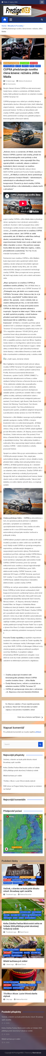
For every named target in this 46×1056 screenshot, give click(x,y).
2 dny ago (8, 999)
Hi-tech (18, 66)
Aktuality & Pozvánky (11, 63)
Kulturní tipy (15, 915)
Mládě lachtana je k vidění (12, 776)
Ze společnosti (18, 883)
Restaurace (8, 883)
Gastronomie (16, 880)
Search (40, 744)
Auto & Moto (24, 63)
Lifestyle (25, 66)
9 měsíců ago (10, 81)
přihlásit (38, 732)
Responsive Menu (42, 2)
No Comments (10, 84)
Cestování (33, 63)
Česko (39, 877)
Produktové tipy (35, 915)
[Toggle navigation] (11, 19)
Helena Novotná (25, 894)
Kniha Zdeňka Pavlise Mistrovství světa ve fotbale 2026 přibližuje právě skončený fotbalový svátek (22, 926)
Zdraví (38, 66)
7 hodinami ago (10, 894)
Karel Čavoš (24, 932)
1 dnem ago (9, 964)
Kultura (25, 880)
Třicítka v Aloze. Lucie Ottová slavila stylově (19, 781)
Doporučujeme (9, 66)
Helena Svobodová (25, 81)
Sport (32, 66)
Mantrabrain (36, 1053)
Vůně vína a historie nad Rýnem (28, 717)
